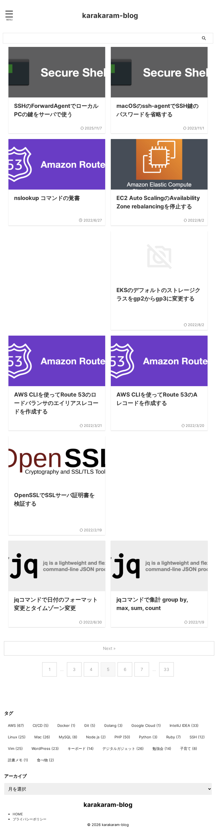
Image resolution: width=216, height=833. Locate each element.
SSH (197, 737)
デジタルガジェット (123, 748)
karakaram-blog (110, 15)
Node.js (96, 737)
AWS (16, 725)
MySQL (68, 737)
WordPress (45, 748)
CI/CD (41, 725)
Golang (113, 725)
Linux (17, 737)
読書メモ (18, 760)
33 (166, 669)
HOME (18, 814)
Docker (66, 725)
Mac (42, 737)
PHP (122, 737)
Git (89, 725)
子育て (188, 748)
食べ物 (45, 760)
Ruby (173, 737)
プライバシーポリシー (29, 819)
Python (148, 737)
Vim (15, 748)
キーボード (81, 748)
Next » (109, 648)
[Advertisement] (56, 277)
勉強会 (161, 748)
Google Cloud (146, 725)
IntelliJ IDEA (184, 725)
